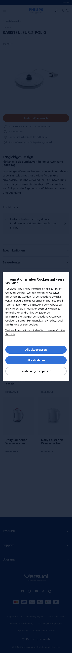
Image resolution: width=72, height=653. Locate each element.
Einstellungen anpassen (36, 371)
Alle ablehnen (36, 360)
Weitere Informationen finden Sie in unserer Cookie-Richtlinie (35, 332)
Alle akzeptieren (36, 349)
